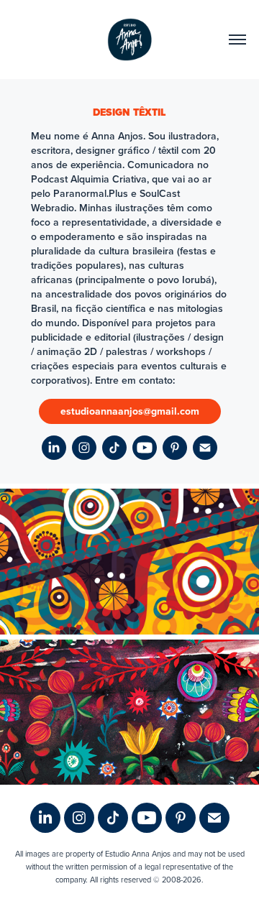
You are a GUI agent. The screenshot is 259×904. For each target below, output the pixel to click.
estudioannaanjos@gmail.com (129, 411)
